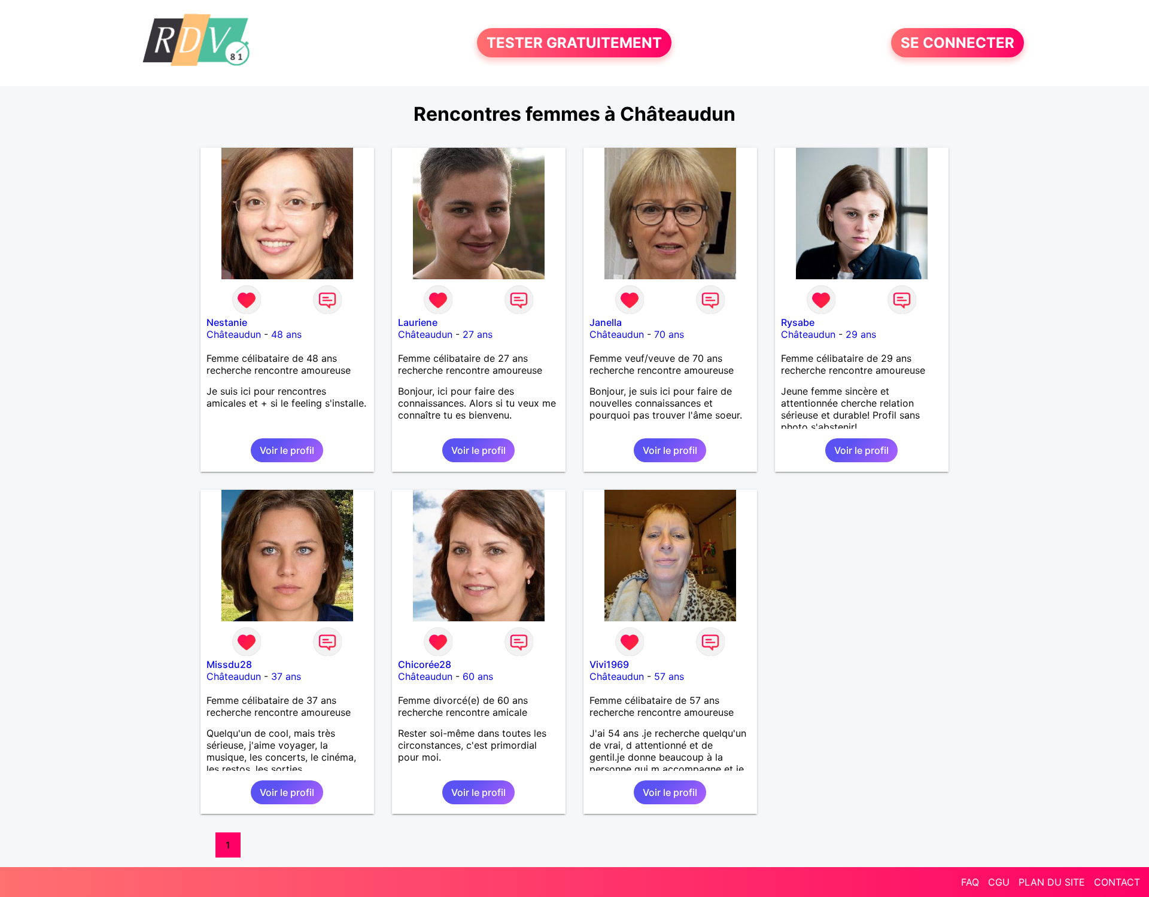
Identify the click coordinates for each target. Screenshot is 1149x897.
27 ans (478, 334)
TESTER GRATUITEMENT (574, 42)
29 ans (861, 334)
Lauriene (417, 322)
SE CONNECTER (957, 42)
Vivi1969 (609, 664)
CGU (999, 882)
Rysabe (797, 322)
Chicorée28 (424, 664)
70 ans (669, 334)
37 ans (286, 676)
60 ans (478, 676)
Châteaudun (233, 334)
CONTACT (1117, 882)
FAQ (970, 882)
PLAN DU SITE (1052, 882)
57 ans (669, 676)
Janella (605, 322)
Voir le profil (287, 450)
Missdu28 (229, 664)
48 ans (286, 334)
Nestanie (226, 322)
